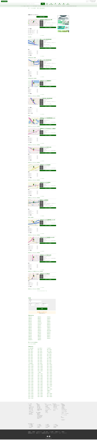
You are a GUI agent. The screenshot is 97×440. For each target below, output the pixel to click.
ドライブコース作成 (64, 410)
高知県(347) (48, 335)
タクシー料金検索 (31, 412)
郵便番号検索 (63, 407)
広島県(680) (30, 333)
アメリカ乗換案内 (31, 424)
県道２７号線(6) (40, 358)
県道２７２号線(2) (30, 381)
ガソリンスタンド (42, 8)
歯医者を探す (46, 410)
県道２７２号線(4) (49, 384)
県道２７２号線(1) (40, 378)
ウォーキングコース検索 (64, 409)
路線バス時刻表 (38, 406)
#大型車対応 (38, 126)
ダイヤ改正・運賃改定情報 (40, 415)
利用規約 (63, 431)
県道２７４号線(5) (30, 396)
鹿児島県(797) (30, 339)
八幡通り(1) (48, 387)
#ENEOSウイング (30, 126)
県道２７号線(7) (40, 355)
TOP (28, 8)
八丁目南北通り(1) (49, 352)
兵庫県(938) (30, 330)
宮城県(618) (30, 318)
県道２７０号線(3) (40, 366)
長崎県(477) (48, 336)
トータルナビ (30, 404)
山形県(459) (48, 318)
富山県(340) (30, 324)
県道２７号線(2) (49, 351)
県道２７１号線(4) (49, 375)
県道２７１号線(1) (49, 372)
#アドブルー (34, 126)
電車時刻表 (38, 404)
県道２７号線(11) (49, 349)
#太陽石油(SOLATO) (30, 57)
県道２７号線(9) (30, 361)
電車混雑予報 (38, 414)
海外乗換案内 (63, 404)
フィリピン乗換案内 (47, 426)
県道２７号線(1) (30, 349)
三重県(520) (48, 327)
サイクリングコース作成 (64, 411)
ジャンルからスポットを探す (48, 409)
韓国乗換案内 (55, 426)
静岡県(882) (30, 327)
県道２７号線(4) (49, 354)
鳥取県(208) (30, 332)
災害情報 (63, 412)
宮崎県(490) (48, 338)
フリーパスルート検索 (31, 406)
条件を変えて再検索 (42, 16)
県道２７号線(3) (40, 351)
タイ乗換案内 (38, 426)
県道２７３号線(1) (30, 387)
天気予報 (63, 406)
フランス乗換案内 (47, 424)
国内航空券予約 (55, 404)
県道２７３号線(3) (40, 390)
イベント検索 (46, 412)
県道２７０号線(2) (40, 364)
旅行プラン (55, 410)
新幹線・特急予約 (55, 406)
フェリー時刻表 (38, 408)
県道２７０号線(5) (30, 366)
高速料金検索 (30, 413)
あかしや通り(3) (40, 348)
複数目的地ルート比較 (31, 407)
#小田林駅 (34, 271)
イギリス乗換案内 (39, 424)
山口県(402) (39, 333)
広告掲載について (57, 431)
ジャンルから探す (33, 8)
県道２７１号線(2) (30, 372)
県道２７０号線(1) (49, 366)
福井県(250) (48, 324)
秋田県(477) (39, 318)
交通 (37, 8)
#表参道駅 (32, 217)
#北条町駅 (35, 78)
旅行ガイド (55, 409)
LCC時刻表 (38, 410)
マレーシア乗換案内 (31, 426)
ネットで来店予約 (49, 27)
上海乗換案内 (46, 427)
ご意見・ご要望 (45, 431)
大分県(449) (39, 338)
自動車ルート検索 (31, 408)
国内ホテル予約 (55, 407)
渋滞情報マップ (38, 418)
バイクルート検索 (31, 409)
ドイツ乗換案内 (55, 424)
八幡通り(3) (48, 390)
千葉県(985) (48, 321)
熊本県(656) (30, 338)
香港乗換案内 (30, 427)
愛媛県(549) (39, 335)
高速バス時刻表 (38, 407)
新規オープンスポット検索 (48, 404)
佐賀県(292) (39, 336)
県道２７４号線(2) (40, 396)
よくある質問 (51, 431)
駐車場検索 (46, 406)
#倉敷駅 (35, 57)
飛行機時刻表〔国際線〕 (39, 409)
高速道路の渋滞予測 (39, 417)
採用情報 (33, 431)
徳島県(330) (48, 333)
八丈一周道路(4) (49, 357)
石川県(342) (39, 324)
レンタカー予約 (55, 408)
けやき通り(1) (49, 348)
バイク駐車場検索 (47, 407)
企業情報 (29, 431)
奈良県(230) (39, 330)
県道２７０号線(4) (30, 364)
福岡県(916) (30, 336)
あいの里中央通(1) (30, 348)
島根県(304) (39, 332)
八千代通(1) (39, 372)
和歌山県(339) (49, 330)
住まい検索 (63, 408)
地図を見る (63, 417)
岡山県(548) (48, 332)
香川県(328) (30, 335)
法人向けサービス (39, 431)
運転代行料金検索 (31, 414)
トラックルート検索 (31, 410)
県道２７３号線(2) (30, 393)
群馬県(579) (30, 321)
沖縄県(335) (39, 339)
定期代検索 (30, 411)
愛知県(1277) (39, 327)
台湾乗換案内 (38, 427)
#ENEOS (29, 115)
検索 (42, 308)
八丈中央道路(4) (30, 363)
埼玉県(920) (39, 321)
